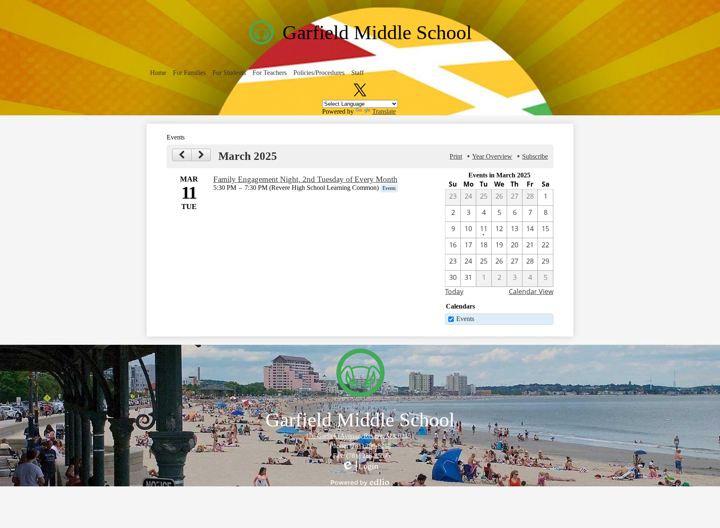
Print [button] (456, 156)
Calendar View (531, 291)
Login (360, 466)
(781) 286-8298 (370, 445)
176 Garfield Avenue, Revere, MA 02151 (360, 435)
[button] (158, 73)
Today (454, 291)
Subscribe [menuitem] (535, 156)
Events (465, 318)
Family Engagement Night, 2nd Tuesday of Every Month (305, 179)
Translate (384, 111)
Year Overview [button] (492, 156)
